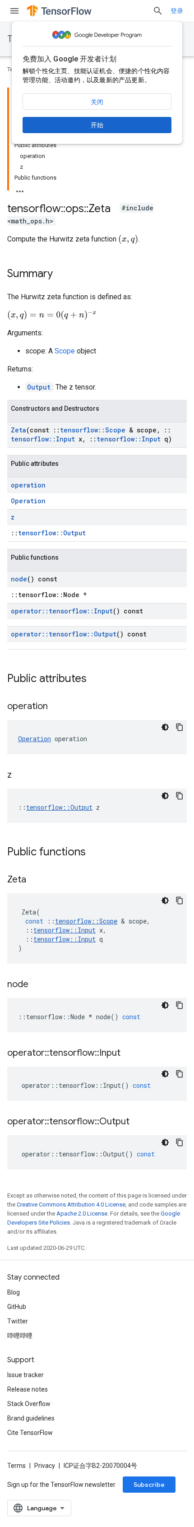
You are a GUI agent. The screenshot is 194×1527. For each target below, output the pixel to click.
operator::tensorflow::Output (63, 634)
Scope (65, 351)
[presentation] (128, 239)
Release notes (27, 1389)
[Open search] (157, 10)
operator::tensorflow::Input (62, 611)
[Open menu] (14, 11)
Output (39, 387)
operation (28, 485)
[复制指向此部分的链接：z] (21, 775)
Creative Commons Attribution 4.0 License (71, 1204)
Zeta (18, 430)
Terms (16, 1465)
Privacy (44, 1465)
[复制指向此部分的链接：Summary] (62, 274)
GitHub (16, 1306)
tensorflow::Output (52, 533)
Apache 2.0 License (81, 1213)
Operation (28, 501)
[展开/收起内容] (19, 188)
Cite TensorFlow (30, 1432)
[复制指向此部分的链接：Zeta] (35, 880)
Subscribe (149, 1485)
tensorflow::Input (43, 439)
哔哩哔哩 (19, 1335)
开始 (97, 125)
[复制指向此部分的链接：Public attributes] (96, 679)
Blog (13, 1292)
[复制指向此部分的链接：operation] (57, 706)
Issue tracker (25, 1374)
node (19, 579)
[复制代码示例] (179, 727)
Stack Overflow (29, 1403)
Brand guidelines (31, 1418)
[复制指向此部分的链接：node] (37, 984)
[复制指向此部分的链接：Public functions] (95, 852)
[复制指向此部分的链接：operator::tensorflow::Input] (129, 1053)
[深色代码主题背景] (165, 727)
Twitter (17, 1321)
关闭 (97, 102)
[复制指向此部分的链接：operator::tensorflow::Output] (138, 1122)
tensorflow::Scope (92, 430)
